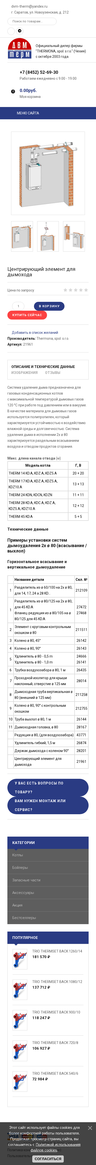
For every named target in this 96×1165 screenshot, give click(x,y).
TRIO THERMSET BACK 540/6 (55, 1073)
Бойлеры (20, 867)
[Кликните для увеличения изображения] (48, 173)
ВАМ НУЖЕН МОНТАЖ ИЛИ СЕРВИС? (40, 805)
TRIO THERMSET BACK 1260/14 (57, 951)
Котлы (17, 855)
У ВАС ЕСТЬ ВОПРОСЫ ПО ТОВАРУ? (39, 787)
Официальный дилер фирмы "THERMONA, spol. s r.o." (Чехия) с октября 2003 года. (61, 51)
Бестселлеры (24, 918)
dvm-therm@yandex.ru (29, 6)
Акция (17, 905)
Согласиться (48, 1159)
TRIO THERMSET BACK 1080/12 (57, 982)
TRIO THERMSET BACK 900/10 (56, 1012)
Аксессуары (23, 892)
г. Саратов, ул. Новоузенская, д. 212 (40, 12)
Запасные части (26, 880)
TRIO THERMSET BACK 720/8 (55, 1043)
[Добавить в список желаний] (32, 333)
